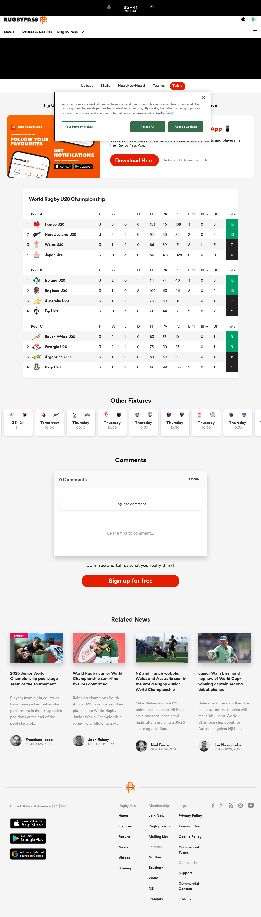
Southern (156, 867)
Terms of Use (189, 826)
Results (124, 836)
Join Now (156, 815)
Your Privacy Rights (79, 127)
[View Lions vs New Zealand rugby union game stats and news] (49, 422)
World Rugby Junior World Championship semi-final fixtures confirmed (97, 679)
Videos (124, 857)
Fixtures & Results (35, 32)
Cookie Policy (190, 836)
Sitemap (125, 868)
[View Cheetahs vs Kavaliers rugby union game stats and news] (18, 422)
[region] (132, 116)
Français (156, 898)
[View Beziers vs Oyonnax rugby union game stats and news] (175, 422)
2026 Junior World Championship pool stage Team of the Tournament (34, 679)
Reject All (148, 127)
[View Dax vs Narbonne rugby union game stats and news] (206, 422)
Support (185, 872)
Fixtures (125, 826)
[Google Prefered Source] (46, 854)
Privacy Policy (190, 815)
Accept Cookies (186, 127)
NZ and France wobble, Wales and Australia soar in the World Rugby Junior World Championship (161, 681)
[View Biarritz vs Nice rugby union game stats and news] (112, 422)
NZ (151, 888)
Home (123, 815)
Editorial (186, 899)
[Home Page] (25, 19)
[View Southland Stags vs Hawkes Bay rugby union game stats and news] (81, 422)
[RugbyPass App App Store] (46, 824)
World (154, 878)
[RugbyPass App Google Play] (46, 839)
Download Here (134, 160)
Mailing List (158, 836)
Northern (156, 857)
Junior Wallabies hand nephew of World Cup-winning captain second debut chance (220, 681)
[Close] (203, 97)
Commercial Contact (189, 886)
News (9, 32)
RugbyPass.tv (160, 826)
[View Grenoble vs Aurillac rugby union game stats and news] (237, 422)
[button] (255, 32)
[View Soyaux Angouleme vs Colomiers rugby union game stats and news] (143, 422)
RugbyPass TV (70, 32)
